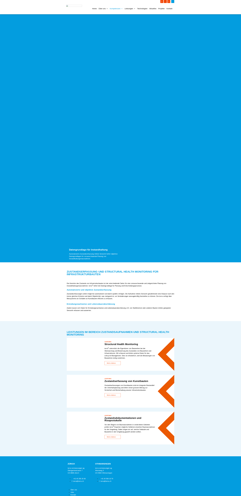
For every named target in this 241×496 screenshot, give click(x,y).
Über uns (102, 9)
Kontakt (169, 9)
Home (94, 9)
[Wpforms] (168, 1)
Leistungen (129, 9)
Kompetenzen (115, 9)
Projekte (161, 9)
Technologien (142, 9)
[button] (172, 1)
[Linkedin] (161, 1)
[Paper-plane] (165, 1)
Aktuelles (152, 9)
